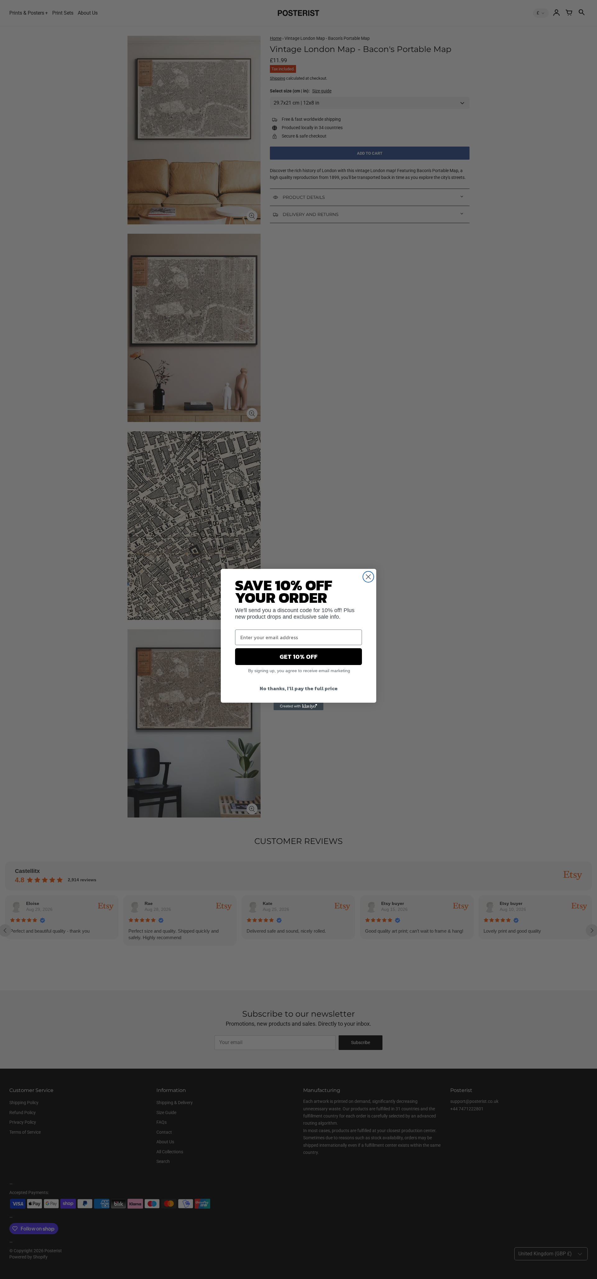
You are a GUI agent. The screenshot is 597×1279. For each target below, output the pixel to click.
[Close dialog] (368, 576)
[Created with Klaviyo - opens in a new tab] (298, 706)
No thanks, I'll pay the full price (299, 688)
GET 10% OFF (298, 656)
